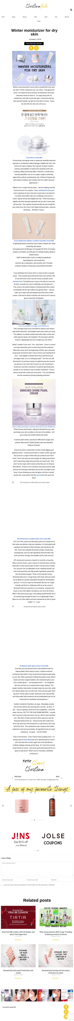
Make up (25, 16)
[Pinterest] (66, 1016)
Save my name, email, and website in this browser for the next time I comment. (29, 885)
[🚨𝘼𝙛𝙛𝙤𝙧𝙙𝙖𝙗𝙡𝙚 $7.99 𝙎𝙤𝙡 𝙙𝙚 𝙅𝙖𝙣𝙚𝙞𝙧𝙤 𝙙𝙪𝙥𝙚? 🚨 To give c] (43, 995)
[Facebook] (31, 48)
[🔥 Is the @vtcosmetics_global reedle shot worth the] (19, 995)
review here (17, 281)
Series (46, 16)
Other (35, 16)
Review (39, 43)
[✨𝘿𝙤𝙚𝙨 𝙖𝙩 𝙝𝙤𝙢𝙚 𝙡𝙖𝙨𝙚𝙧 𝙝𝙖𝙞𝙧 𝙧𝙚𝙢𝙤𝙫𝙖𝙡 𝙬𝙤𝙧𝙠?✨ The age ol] (31, 995)
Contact (38, 21)
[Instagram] (36, 48)
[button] (71, 10)
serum (39, 475)
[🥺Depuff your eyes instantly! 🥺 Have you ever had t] (55, 995)
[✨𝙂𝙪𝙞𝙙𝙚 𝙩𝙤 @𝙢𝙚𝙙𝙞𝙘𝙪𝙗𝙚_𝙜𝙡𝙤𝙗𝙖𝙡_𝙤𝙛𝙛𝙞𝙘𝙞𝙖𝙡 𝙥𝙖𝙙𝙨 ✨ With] (67, 995)
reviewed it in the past (46, 190)
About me (67, 16)
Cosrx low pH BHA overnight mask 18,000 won (34, 326)
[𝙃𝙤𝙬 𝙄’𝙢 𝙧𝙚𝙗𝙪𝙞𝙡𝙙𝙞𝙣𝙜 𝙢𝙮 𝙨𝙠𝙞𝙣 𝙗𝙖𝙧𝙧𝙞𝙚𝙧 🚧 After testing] (7, 995)
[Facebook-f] (66, 1007)
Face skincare (31, 43)
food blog (27, 739)
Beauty (13, 16)
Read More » (18, 939)
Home (3, 16)
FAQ (56, 16)
